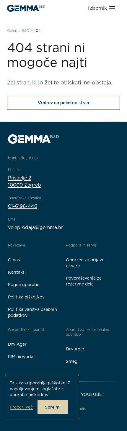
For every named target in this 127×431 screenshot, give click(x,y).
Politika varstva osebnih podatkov (32, 312)
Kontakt (16, 272)
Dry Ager (17, 344)
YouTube (91, 394)
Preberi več (21, 407)
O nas (14, 259)
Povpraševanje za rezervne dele (84, 281)
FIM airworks (21, 356)
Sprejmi (53, 407)
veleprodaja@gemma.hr (35, 227)
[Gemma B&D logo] (26, 8)
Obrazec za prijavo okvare (85, 262)
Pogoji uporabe (23, 284)
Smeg (71, 361)
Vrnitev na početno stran (63, 102)
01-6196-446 (22, 206)
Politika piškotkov (26, 297)
